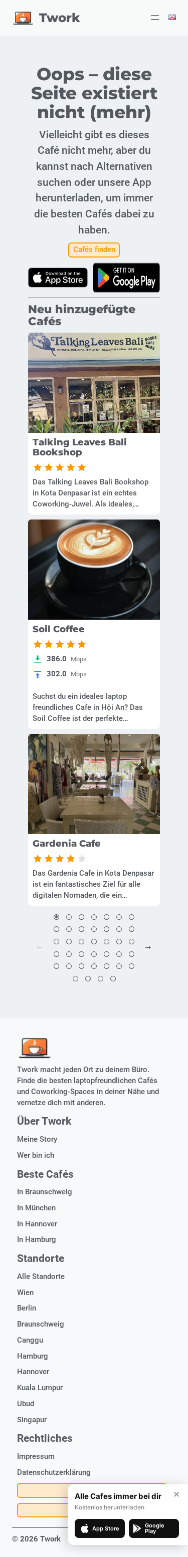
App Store (105, 1528)
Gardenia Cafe (67, 844)
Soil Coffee (59, 629)
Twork (59, 17)
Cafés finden (94, 249)
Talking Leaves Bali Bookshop (80, 447)
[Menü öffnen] (155, 18)
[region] (94, 383)
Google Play (154, 1528)
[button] (56, 917)
